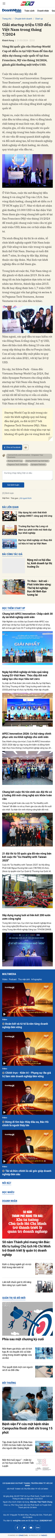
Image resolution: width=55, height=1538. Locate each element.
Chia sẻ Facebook (13, 447)
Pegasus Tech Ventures (17, 464)
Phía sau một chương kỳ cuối (23, 1339)
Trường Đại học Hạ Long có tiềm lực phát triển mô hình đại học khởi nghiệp (34, 529)
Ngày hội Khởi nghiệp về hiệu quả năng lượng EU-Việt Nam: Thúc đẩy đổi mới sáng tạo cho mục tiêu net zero (25, 675)
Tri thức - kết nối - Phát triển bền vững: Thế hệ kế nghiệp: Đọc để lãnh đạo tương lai (39, 588)
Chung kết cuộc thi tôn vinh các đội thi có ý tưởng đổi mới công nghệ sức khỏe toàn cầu (27, 795)
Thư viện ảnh (24, 979)
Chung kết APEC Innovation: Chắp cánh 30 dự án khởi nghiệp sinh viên (27, 615)
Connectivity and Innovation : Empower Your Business (25, 456)
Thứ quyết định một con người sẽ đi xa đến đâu (17, 1369)
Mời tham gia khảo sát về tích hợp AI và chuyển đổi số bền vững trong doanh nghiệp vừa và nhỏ (17, 1353)
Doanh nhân (43, 11)
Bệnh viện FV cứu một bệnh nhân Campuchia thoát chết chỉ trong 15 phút (27, 1428)
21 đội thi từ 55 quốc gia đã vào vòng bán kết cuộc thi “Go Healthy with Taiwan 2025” (26, 857)
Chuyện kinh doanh (23, 19)
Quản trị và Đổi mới (14, 1297)
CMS (23, 1535)
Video (4, 979)
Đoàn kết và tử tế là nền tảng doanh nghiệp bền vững (25, 1025)
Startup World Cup (15, 461)
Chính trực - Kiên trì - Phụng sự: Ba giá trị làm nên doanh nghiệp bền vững (26, 1074)
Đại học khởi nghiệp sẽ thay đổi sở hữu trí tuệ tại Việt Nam (35, 542)
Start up (39, 19)
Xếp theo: (6, 498)
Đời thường (9, 1382)
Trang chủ (6, 19)
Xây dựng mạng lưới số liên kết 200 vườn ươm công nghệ (26, 917)
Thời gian (14, 498)
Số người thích (26, 498)
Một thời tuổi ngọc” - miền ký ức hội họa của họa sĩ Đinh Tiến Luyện (18, 1463)
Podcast (13, 979)
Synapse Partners (38, 464)
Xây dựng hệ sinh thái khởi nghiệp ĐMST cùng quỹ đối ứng (35, 514)
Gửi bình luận (13, 485)
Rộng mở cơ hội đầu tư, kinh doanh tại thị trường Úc (39, 563)
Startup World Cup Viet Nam (37, 461)
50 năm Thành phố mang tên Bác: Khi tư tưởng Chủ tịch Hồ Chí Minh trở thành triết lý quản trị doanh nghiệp (26, 1248)
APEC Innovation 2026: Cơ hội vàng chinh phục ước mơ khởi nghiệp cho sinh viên (26, 735)
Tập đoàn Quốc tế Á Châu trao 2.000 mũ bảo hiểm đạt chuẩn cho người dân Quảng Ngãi (17, 1445)
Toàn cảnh (29, 11)
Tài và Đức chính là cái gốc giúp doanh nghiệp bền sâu (26, 1172)
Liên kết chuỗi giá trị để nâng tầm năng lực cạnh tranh (16, 1284)
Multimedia (9, 974)
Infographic (36, 979)
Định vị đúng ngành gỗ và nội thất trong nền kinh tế (16, 1266)
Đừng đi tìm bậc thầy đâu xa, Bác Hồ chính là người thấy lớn (25, 1123)
